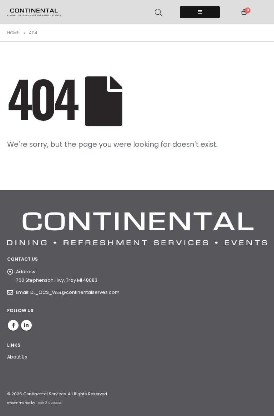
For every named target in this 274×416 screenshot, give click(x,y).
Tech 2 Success (48, 402)
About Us (17, 357)
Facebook (13, 325)
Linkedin (26, 325)
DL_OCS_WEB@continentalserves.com (75, 292)
